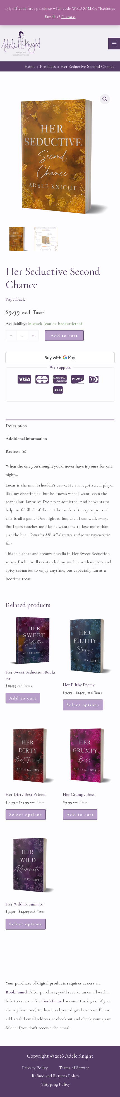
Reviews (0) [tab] (16, 451)
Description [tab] (16, 425)
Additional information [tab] (26, 438)
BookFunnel (16, 992)
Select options (82, 705)
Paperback (15, 299)
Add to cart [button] (23, 698)
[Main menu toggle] (114, 43)
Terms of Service (74, 1067)
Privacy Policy (35, 1067)
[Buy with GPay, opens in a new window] (60, 357)
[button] (105, 99)
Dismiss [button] (68, 17)
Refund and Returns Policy (55, 1076)
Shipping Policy (55, 1084)
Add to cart (64, 335)
